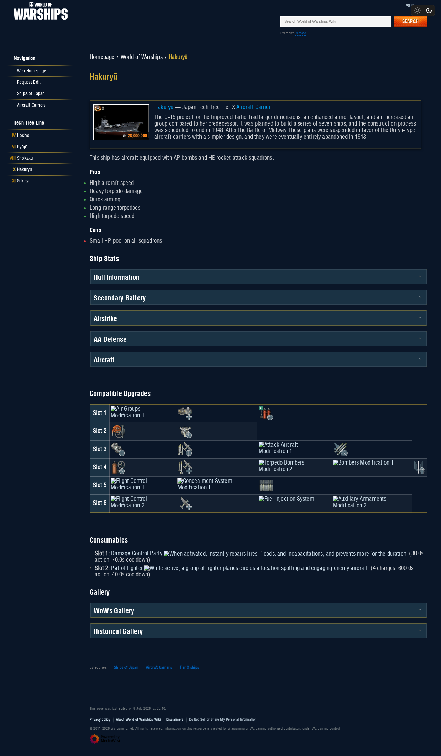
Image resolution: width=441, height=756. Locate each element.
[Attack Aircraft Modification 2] (185, 467)
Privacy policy (100, 720)
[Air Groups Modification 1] (142, 412)
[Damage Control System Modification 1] (118, 431)
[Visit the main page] (38, 21)
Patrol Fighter (127, 568)
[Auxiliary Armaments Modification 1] (185, 413)
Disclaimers (175, 720)
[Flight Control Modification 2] (142, 502)
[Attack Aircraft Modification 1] (294, 448)
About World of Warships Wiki (138, 720)
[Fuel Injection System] (286, 499)
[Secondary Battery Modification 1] (118, 449)
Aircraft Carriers (159, 667)
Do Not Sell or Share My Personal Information (223, 720)
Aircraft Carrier (253, 107)
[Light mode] (417, 10)
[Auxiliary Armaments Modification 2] (371, 502)
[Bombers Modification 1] (363, 463)
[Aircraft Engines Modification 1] (185, 431)
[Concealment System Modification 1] (216, 484)
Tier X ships (189, 667)
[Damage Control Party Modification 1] (266, 413)
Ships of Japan (126, 667)
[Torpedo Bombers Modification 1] (185, 449)
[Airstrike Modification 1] (419, 467)
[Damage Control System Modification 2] (118, 467)
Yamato (300, 33)
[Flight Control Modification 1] (142, 484)
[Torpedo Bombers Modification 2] (294, 466)
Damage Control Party (136, 553)
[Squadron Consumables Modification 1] (266, 485)
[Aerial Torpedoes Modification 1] (340, 449)
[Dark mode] (429, 10)
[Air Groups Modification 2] (185, 503)
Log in (409, 5)
